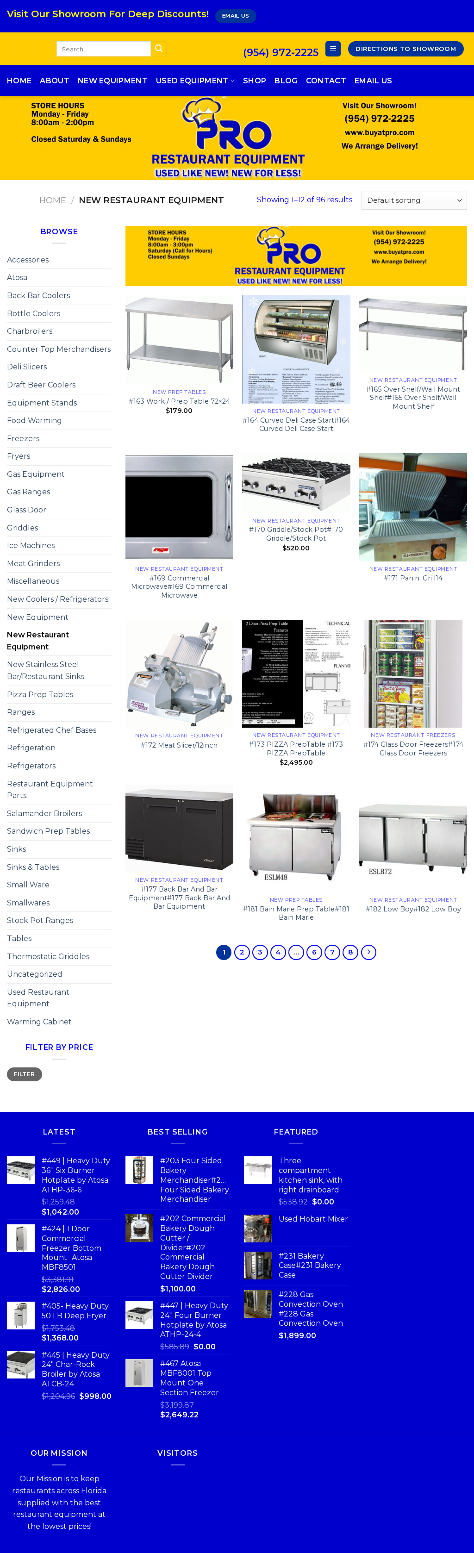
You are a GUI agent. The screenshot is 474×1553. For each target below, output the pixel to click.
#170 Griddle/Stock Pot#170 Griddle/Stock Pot (296, 534)
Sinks (16, 849)
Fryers (18, 456)
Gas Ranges (28, 491)
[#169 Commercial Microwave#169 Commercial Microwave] (179, 507)
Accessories (28, 260)
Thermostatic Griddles (48, 956)
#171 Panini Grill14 (413, 578)
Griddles (22, 528)
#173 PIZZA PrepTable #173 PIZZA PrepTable (296, 748)
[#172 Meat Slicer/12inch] (179, 674)
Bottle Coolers (33, 313)
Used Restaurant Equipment (38, 998)
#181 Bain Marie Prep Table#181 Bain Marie (296, 913)
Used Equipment (192, 80)
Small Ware (28, 884)
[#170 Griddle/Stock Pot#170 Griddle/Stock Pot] (296, 483)
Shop (254, 80)
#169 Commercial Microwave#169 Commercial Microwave (179, 586)
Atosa (17, 277)
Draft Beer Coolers (41, 384)
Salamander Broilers (44, 813)
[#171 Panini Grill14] (413, 507)
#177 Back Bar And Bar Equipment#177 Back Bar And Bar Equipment (179, 898)
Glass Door (26, 509)
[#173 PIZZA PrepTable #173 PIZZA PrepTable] (296, 674)
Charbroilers (29, 331)
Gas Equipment (36, 474)
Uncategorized (34, 974)
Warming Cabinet (39, 1021)
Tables (19, 938)
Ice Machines (31, 545)
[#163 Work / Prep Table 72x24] (179, 339)
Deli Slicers (27, 366)
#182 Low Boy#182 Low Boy (413, 909)
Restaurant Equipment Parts (50, 790)
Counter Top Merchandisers (59, 349)
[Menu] (333, 48)
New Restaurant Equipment (38, 640)
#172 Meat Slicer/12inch (179, 745)
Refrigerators (31, 765)
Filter (24, 1074)
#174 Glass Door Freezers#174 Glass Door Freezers (413, 748)
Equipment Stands (42, 403)
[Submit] (159, 49)
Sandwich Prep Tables (48, 831)
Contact (326, 80)
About (54, 80)
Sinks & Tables (33, 867)
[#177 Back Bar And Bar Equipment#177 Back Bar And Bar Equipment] (179, 829)
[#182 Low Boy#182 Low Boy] (413, 838)
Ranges (21, 712)
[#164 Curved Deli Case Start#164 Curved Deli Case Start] (296, 349)
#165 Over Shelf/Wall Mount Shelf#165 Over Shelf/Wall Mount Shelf (413, 398)
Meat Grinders (33, 563)
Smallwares (28, 902)
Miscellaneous (33, 581)
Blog (285, 80)
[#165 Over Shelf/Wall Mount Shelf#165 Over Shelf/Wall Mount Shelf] (413, 333)
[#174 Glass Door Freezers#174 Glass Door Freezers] (413, 674)
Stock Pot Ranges (40, 920)
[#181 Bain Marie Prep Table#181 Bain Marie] (296, 838)
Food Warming (34, 420)
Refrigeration (31, 747)
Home (19, 80)
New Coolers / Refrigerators (57, 599)
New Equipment (113, 80)
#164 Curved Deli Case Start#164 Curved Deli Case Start (296, 424)
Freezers (23, 438)
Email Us (374, 80)
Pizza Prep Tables (40, 694)
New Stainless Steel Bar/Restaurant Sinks (45, 670)
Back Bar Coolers (38, 295)
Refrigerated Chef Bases (51, 730)
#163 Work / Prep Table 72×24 (179, 401)
